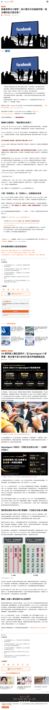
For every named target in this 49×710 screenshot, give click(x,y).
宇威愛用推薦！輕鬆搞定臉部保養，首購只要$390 (24, 687)
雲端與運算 (10, 350)
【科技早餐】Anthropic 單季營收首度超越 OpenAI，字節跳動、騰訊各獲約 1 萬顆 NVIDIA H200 (41, 339)
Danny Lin (8, 239)
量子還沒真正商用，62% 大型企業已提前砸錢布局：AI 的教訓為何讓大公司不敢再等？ (17, 281)
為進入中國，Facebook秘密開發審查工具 (19, 217)
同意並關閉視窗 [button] (5, 707)
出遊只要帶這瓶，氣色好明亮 (40, 686)
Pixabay (15, 241)
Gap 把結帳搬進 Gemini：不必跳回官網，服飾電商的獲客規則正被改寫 (17, 265)
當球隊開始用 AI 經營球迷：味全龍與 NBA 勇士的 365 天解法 (17, 277)
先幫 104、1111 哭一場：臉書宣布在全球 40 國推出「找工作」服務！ (18, 252)
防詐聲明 (34, 699)
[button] (2, 2)
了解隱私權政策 (8, 704)
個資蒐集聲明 (9, 314)
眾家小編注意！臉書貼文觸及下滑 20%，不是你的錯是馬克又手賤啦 (18, 250)
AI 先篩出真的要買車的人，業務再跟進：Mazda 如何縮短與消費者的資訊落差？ (17, 273)
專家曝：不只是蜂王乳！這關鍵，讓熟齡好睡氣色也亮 (6, 687)
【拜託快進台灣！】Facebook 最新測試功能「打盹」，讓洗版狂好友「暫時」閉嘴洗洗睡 (23, 254)
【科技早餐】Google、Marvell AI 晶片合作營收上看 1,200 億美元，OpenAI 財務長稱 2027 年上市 (17, 339)
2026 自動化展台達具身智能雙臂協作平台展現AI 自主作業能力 (41, 328)
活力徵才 (29, 699)
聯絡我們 (25, 699)
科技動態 (3, 6)
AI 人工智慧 (4, 350)
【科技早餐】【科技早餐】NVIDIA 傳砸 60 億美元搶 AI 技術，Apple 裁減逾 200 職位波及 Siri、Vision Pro (17, 328)
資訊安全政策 (20, 699)
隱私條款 (15, 699)
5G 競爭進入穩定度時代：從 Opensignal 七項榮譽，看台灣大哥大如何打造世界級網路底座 (17, 269)
